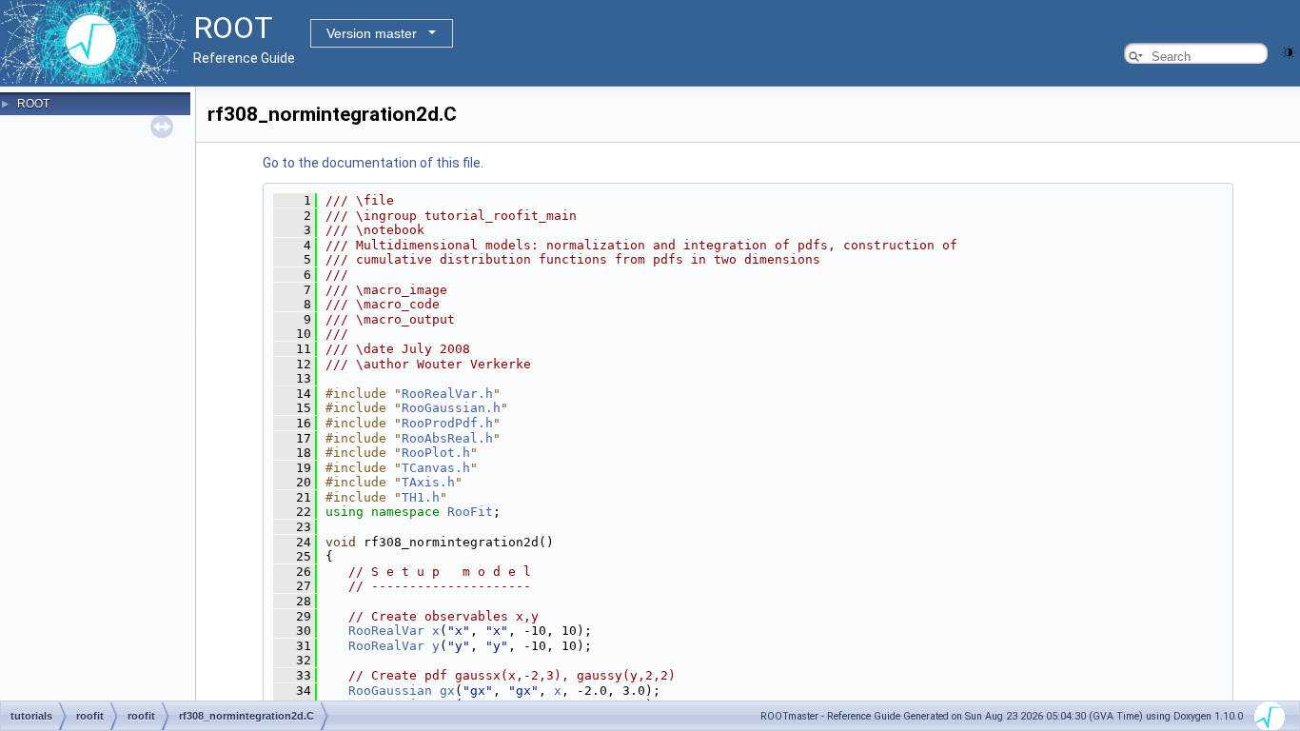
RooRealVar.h (447, 393)
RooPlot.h (436, 452)
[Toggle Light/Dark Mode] (1288, 51)
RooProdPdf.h (447, 423)
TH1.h (421, 497)
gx (447, 690)
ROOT (33, 103)
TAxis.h (428, 482)
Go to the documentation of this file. (373, 162)
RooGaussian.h (451, 408)
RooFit (470, 511)
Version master (371, 33)
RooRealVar (386, 630)
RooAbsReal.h (447, 438)
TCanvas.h (436, 468)
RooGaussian (390, 690)
